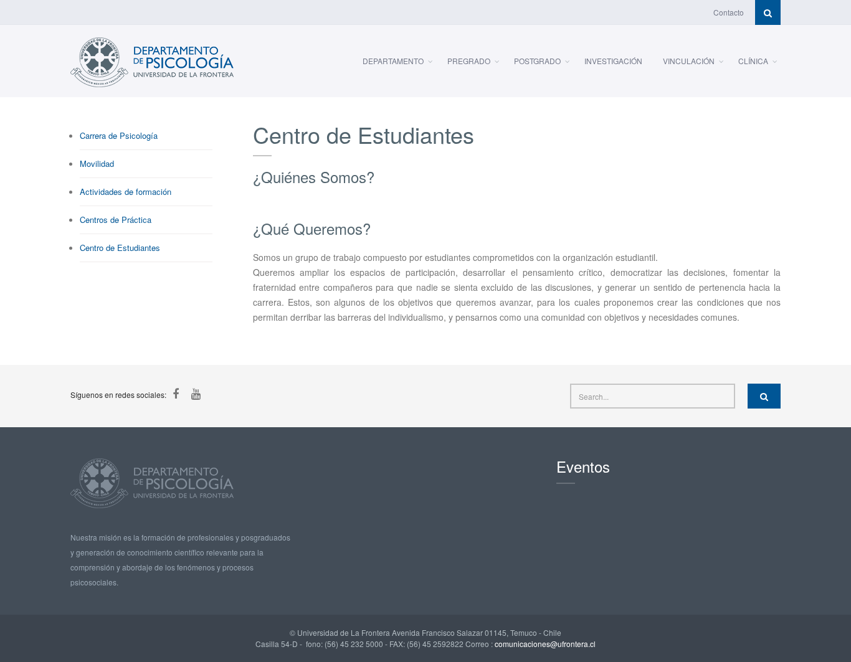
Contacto (728, 12)
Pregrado (468, 60)
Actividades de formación (125, 191)
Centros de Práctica (115, 219)
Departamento (393, 60)
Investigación (613, 60)
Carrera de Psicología (119, 135)
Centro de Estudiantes (120, 247)
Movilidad (97, 163)
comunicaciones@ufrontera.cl (545, 643)
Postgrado (537, 60)
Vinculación (689, 60)
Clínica (753, 60)
